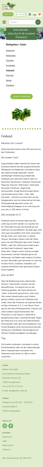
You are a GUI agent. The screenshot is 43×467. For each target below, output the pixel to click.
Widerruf (6, 449)
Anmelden (21, 14)
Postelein (10, 85)
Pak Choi (9, 75)
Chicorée (10, 60)
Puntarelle (10, 65)
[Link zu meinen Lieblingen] (40, 14)
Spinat (8, 80)
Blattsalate (11, 55)
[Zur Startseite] (9, 6)
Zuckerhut (10, 50)
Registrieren (8, 14)
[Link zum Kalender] (30, 14)
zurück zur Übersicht (21, 96)
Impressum (7, 437)
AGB (4, 441)
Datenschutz (7, 445)
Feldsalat (10, 70)
